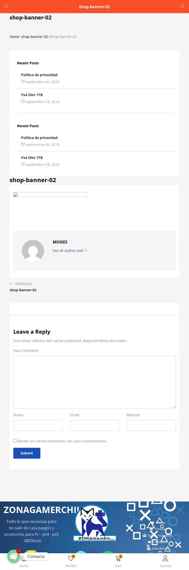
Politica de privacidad (39, 74)
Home (14, 36)
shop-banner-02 (34, 36)
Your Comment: (26, 350)
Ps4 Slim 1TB (32, 94)
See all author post (69, 250)
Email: (75, 415)
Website (133, 415)
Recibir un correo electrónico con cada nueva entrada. (62, 441)
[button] (118, 562)
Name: (18, 415)
